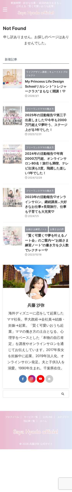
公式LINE (47, 417)
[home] (49, 379)
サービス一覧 (31, 417)
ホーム (43, 421)
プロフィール (12, 417)
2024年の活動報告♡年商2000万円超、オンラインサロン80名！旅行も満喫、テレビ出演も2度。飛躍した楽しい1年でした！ (47, 163)
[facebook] (23, 379)
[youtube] (40, 379)
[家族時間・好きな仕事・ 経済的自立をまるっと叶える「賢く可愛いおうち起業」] (36, 15)
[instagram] (32, 379)
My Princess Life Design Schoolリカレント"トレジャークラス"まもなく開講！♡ (46, 86)
